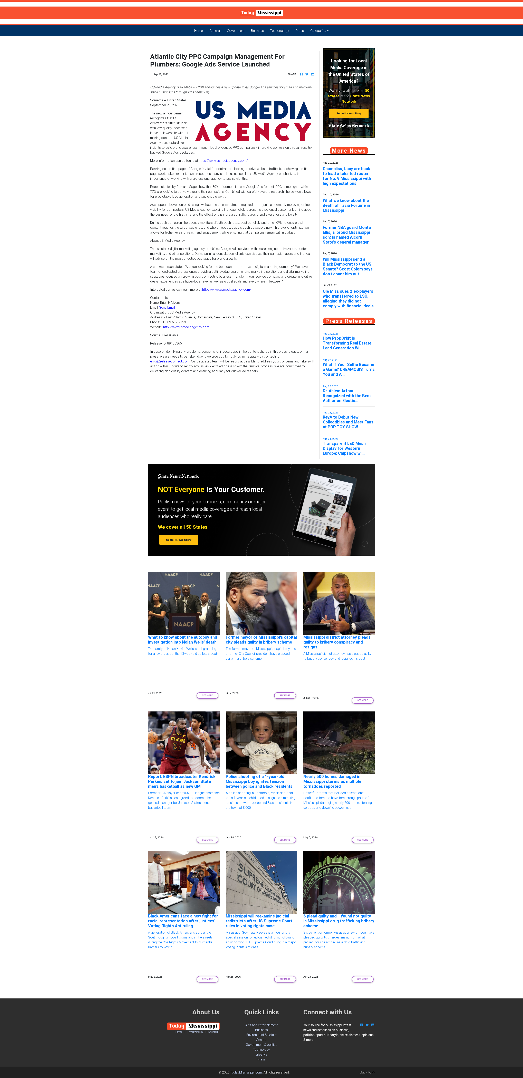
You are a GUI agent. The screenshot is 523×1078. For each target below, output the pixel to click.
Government (236, 31)
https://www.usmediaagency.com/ (223, 160)
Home (200, 30)
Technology (261, 1049)
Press (300, 31)
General (214, 31)
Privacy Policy (195, 1032)
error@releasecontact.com (169, 361)
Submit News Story (349, 113)
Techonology (279, 31)
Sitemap (213, 1032)
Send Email (167, 307)
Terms (178, 1032)
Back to (366, 1072)
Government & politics (261, 1045)
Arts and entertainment (261, 1025)
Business (257, 31)
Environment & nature (261, 1035)
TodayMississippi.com (246, 1072)
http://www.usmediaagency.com (186, 327)
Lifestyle (261, 1054)
